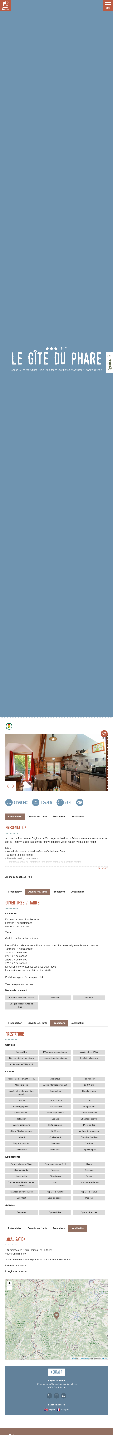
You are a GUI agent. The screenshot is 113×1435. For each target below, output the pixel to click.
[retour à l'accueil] (5, 5)
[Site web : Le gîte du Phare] (63, 1396)
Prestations (59, 817)
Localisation (77, 817)
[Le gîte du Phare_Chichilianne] (56, 762)
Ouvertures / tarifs (37, 817)
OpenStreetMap (84, 1358)
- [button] (10, 1288)
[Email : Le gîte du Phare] (56, 1396)
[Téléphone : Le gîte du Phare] (49, 1396)
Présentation (15, 892)
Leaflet (73, 1358)
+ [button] (9, 1283)
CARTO (104, 1358)
